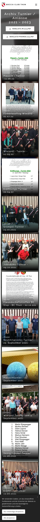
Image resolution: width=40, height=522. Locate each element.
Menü (36, 5)
